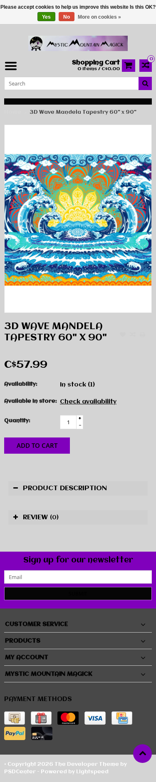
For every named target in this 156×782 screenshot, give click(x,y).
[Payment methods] (14, 718)
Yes (46, 17)
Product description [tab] (65, 488)
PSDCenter (20, 772)
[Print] (142, 335)
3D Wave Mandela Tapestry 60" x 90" (83, 112)
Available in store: (30, 401)
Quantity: (17, 420)
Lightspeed (92, 772)
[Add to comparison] (132, 335)
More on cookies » (99, 17)
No (66, 17)
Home (12, 112)
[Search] (145, 83)
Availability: (20, 384)
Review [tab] (41, 517)
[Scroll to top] (142, 753)
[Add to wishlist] (122, 335)
